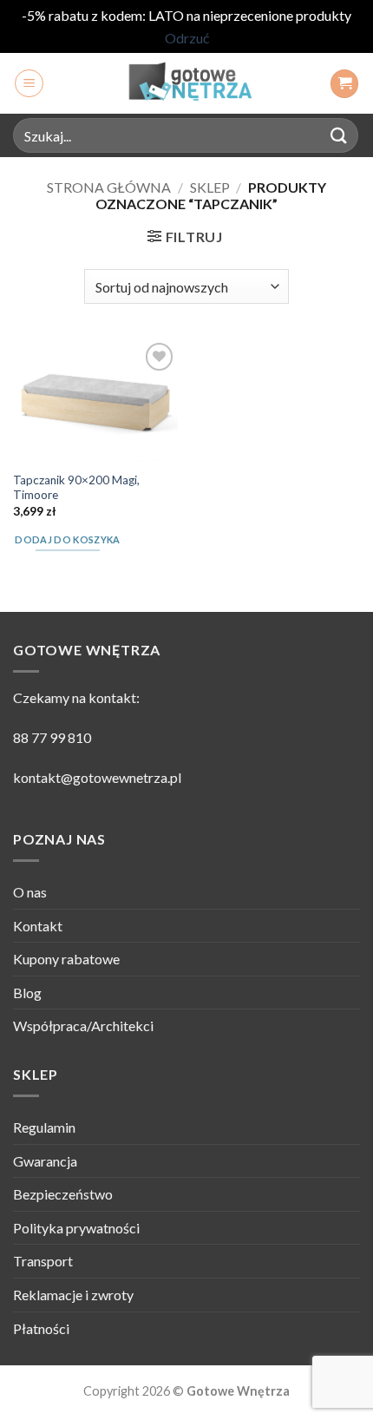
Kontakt (37, 925)
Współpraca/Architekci (83, 1025)
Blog (27, 992)
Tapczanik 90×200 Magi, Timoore (76, 488)
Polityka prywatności (76, 1227)
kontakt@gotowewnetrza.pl (97, 777)
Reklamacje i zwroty (73, 1294)
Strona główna (109, 187)
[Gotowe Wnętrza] (186, 83)
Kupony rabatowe (66, 958)
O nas (30, 892)
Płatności (41, 1328)
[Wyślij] (339, 136)
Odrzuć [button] (187, 38)
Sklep (210, 187)
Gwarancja (45, 1161)
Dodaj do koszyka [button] (67, 539)
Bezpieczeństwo (63, 1194)
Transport (43, 1260)
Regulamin (44, 1127)
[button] (29, 83)
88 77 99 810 (52, 737)
